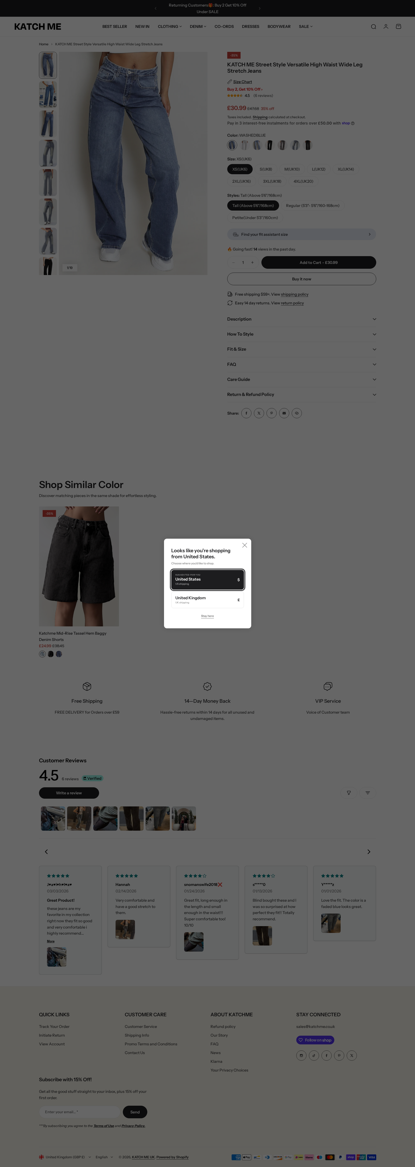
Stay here (207, 616)
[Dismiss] (245, 545)
